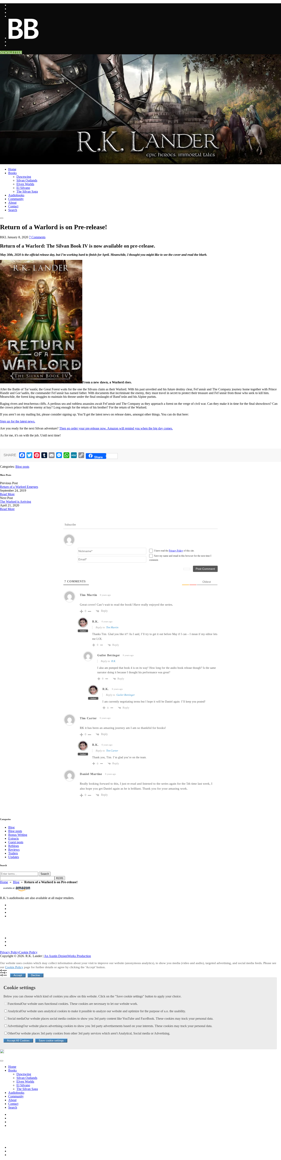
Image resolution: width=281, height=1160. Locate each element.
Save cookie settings (51, 1040)
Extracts (13, 838)
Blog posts (22, 466)
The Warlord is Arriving (15, 501)
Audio (16, 195)
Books (12, 173)
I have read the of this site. (174, 550)
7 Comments (37, 237)
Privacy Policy (176, 550)
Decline (35, 975)
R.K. (113, 661)
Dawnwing (23, 176)
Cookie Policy (28, 952)
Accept (18, 975)
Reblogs (13, 846)
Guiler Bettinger (125, 694)
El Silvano (23, 188)
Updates (13, 857)
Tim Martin (112, 627)
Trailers (13, 853)
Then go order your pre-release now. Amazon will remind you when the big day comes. (116, 428)
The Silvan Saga (27, 191)
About (12, 202)
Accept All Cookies (18, 1040)
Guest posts (15, 842)
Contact (13, 206)
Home (12, 169)
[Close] (1, 1060)
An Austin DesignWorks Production (67, 956)
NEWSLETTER (11, 52)
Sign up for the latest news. (17, 421)
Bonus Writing (17, 835)
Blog (11, 827)
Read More (7, 494)
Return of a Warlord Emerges (19, 487)
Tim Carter (112, 750)
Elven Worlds (25, 184)
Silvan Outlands (26, 180)
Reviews (14, 849)
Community (16, 199)
